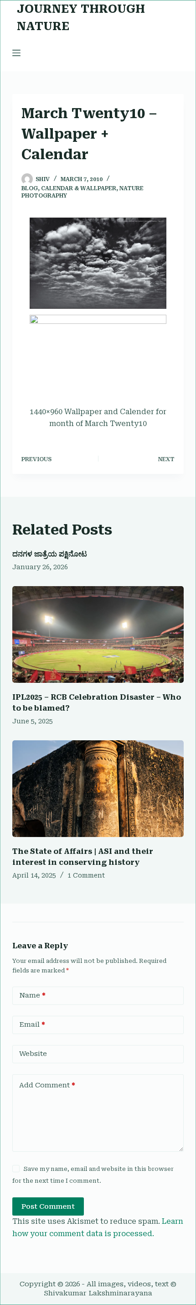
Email (32, 1024)
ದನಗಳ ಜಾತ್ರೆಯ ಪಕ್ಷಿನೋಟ (49, 554)
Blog (29, 188)
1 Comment (86, 875)
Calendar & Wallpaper (78, 188)
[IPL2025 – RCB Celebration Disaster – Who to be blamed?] (98, 634)
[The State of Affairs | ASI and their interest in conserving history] (98, 788)
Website (33, 1054)
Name (32, 995)
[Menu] (16, 53)
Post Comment (48, 1206)
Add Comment (47, 1085)
